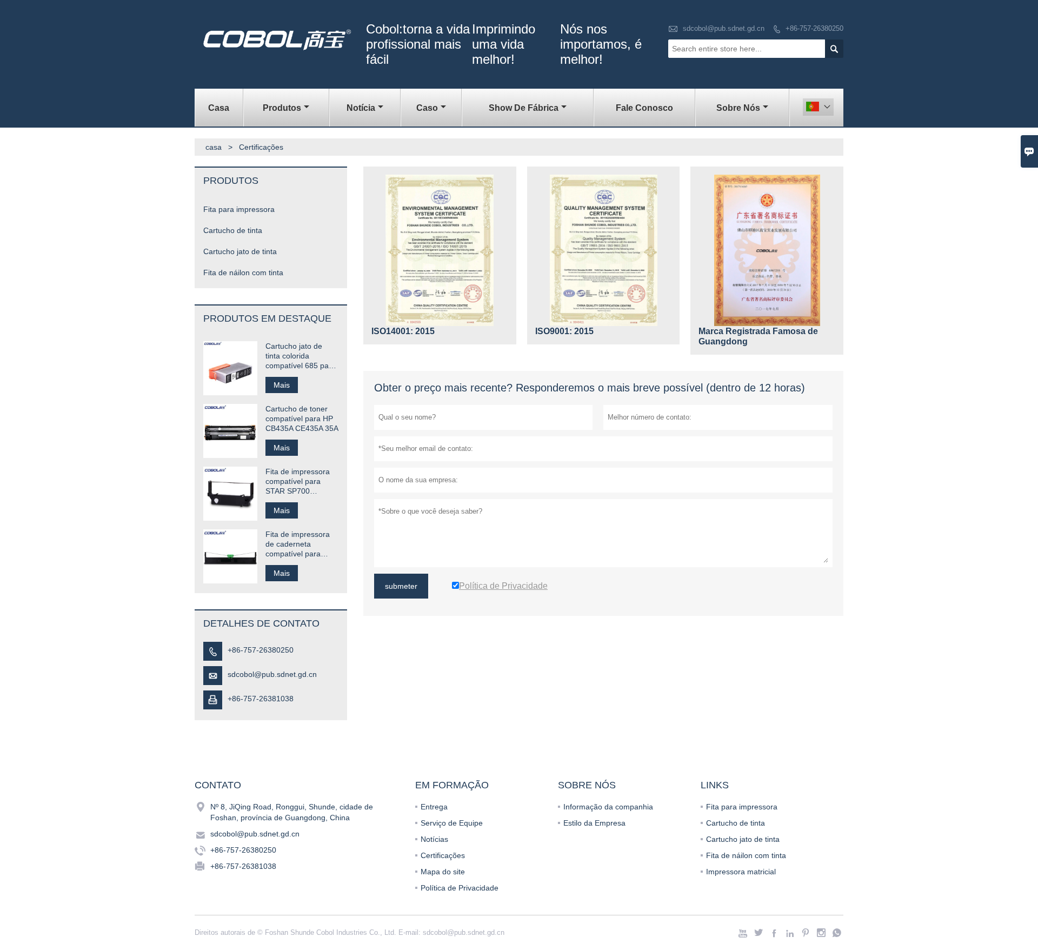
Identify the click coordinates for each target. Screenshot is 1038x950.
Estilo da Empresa (594, 823)
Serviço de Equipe (452, 823)
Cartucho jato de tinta (240, 251)
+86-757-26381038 (261, 698)
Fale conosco (644, 107)
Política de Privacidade (459, 887)
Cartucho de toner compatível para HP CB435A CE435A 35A (301, 418)
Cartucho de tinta (232, 230)
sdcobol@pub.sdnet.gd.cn (723, 28)
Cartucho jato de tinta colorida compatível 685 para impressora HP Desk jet (300, 356)
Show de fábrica (523, 107)
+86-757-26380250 (814, 28)
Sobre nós (738, 107)
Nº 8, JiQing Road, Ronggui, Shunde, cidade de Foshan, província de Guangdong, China (291, 812)
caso (427, 107)
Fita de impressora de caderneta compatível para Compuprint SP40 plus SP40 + (297, 544)
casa (218, 107)
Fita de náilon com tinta (243, 272)
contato (218, 785)
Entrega (434, 806)
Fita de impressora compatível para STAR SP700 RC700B (297, 481)
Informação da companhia (608, 806)
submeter (401, 586)
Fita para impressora (239, 209)
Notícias (434, 839)
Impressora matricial (741, 871)
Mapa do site (443, 871)
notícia (361, 107)
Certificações (443, 855)
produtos (282, 107)
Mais (282, 385)
